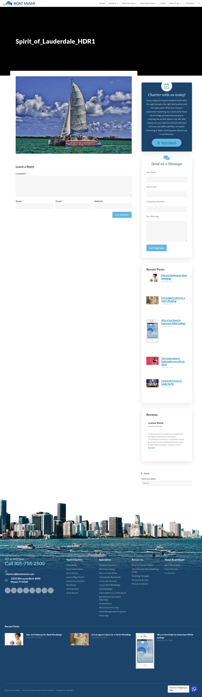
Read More (151, 448)
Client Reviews (171, 569)
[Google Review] (155, 426)
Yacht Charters (74, 559)
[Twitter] (14, 590)
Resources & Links (140, 580)
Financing (103, 615)
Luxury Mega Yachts (75, 577)
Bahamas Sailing (107, 569)
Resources (137, 559)
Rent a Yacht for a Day (109, 607)
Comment (22, 173)
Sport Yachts (72, 573)
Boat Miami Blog (172, 565)
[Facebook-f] (8, 590)
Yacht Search (72, 593)
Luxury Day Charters (75, 581)
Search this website (149, 479)
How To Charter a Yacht (142, 565)
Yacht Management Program (112, 611)
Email (59, 201)
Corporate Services (108, 581)
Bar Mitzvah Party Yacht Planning (110, 598)
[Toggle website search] (198, 3)
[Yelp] (44, 590)
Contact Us (169, 573)
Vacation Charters (107, 565)
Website (98, 201)
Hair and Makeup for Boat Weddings (44, 634)
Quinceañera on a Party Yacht (112, 593)
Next (184, 451)
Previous (182, 451)
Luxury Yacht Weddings (109, 585)
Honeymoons (105, 603)
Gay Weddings (105, 589)
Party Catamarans (74, 569)
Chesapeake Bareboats (110, 577)
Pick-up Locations (140, 583)
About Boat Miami (174, 559)
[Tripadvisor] (51, 590)
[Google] (32, 590)
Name (19, 201)
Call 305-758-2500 (25, 563)
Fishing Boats (72, 589)
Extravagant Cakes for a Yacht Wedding (111, 634)
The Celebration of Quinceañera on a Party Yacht (173, 361)
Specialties (105, 559)
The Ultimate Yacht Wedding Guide (145, 570)
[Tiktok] (20, 590)
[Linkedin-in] (38, 590)
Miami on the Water (108, 573)
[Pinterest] (26, 590)
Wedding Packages (140, 576)
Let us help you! (14, 558)
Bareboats (71, 585)
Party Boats (71, 565)
